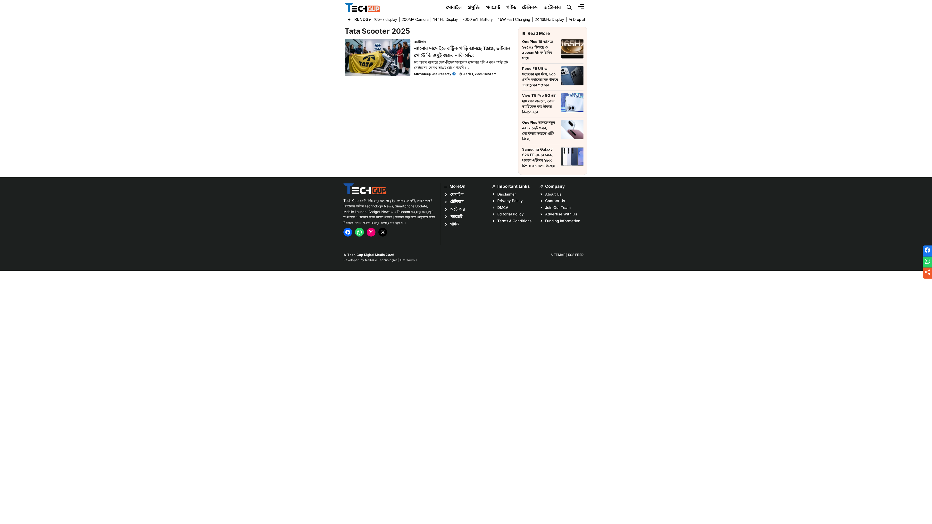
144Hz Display (446, 19)
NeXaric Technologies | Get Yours (390, 260)
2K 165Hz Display (550, 19)
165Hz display (386, 19)
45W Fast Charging (514, 19)
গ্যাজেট (493, 7)
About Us (553, 194)
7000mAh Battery (478, 19)
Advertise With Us (561, 214)
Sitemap (558, 255)
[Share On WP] (927, 262)
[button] (569, 7)
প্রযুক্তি (474, 7)
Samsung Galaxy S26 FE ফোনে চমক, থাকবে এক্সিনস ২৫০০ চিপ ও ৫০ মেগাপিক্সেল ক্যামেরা (538, 160)
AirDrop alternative (585, 19)
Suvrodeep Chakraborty (432, 74)
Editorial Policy (510, 214)
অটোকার (552, 7)
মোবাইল (454, 7)
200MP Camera (416, 19)
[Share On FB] (927, 251)
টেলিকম (530, 7)
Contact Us (555, 200)
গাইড (511, 7)
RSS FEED (576, 255)
